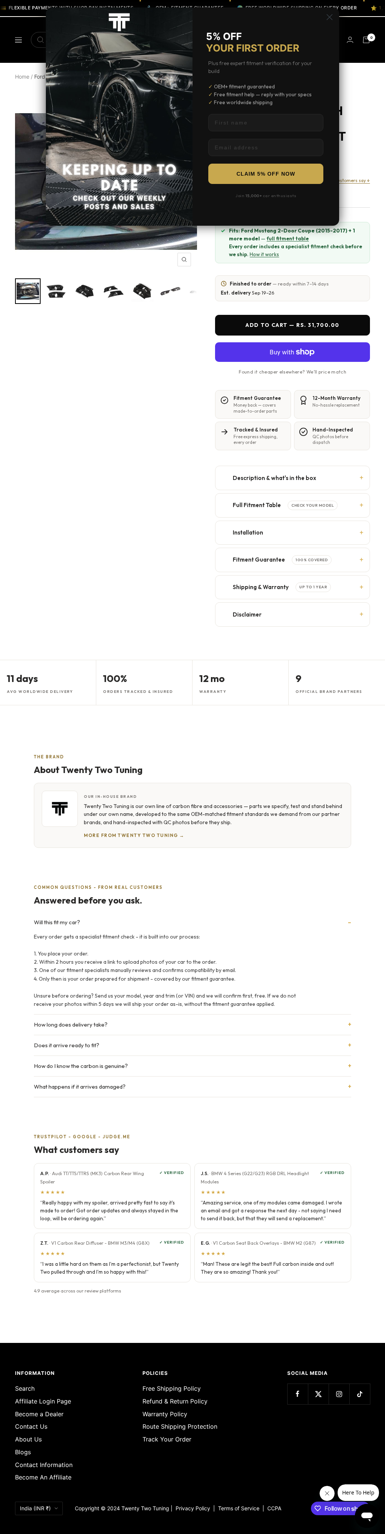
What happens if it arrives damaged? (80, 1086)
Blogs (23, 1452)
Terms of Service (240, 1508)
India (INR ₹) (35, 1508)
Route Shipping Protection (179, 1426)
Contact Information (44, 1465)
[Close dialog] (329, 17)
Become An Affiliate (43, 1477)
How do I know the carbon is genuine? (81, 1065)
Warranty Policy (164, 1414)
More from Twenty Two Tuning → (134, 835)
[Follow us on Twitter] (318, 1394)
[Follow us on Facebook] (297, 1394)
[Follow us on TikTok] (359, 1394)
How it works (264, 254)
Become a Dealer (39, 1414)
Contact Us (31, 1426)
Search (25, 1388)
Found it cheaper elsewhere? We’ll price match (292, 372)
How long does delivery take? (71, 1024)
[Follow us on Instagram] (339, 1394)
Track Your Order (166, 1439)
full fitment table (288, 238)
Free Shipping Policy (171, 1388)
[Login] (350, 39)
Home (22, 76)
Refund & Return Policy (175, 1401)
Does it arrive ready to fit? (66, 1045)
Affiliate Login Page (43, 1401)
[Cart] (366, 39)
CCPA (272, 1508)
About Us (28, 1439)
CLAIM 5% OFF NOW (265, 174)
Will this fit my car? (57, 922)
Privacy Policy (193, 1508)
